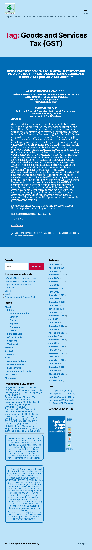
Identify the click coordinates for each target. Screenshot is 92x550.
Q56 (17, 419)
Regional (32, 426)
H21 (49, 233)
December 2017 (56, 326)
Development (13, 395)
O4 (34, 414)
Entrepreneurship (15, 407)
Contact (9, 351)
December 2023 (56, 281)
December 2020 (56, 302)
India (58, 233)
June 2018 (53, 322)
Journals (9, 354)
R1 (25, 419)
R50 (33, 423)
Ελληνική (14, 330)
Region (75, 233)
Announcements (15, 364)
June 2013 (53, 357)
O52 (35, 416)
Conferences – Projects (19, 371)
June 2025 (53, 271)
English (13, 320)
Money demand (14, 414)
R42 (25, 423)
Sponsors (12, 341)
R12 (27, 421)
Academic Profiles (16, 361)
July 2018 (53, 319)
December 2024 (56, 275)
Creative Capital (32, 392)
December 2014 (56, 346)
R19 (8, 423)
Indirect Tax (66, 233)
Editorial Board (14, 334)
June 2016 (53, 336)
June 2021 (53, 298)
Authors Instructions (20, 313)
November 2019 (56, 309)
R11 (18, 421)
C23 (9, 390)
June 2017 (53, 329)
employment (26, 404)
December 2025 (56, 268)
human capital (24, 411)
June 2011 (53, 370)
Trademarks (13, 344)
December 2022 (56, 288)
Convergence (13, 392)
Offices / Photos (15, 337)
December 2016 (56, 333)
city (17, 390)
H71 (53, 233)
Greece (30, 409)
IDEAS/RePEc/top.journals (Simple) (21, 278)
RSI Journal (10, 378)
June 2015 (53, 343)
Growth (10, 411)
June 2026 (53, 264)
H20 (44, 233)
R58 (9, 426)
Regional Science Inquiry (26, 543)
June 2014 (53, 350)
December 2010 (56, 374)
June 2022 (53, 292)
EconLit (8, 294)
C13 (32, 387)
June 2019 (53, 312)
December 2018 (56, 316)
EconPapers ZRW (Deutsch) (61, 400)
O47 (26, 416)
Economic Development (18, 399)
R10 (9, 421)
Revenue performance (24, 236)
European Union (14, 409)
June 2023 (53, 285)
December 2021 (56, 295)
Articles (9, 347)
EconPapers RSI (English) (60, 390)
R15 (35, 421)
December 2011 (56, 367)
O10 (8, 416)
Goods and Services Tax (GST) (28, 233)
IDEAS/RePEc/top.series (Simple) (20, 281)
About (8, 307)
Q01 (8, 419)
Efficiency (11, 404)
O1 (27, 414)
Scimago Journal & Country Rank (20, 297)
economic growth (15, 402)
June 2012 (53, 363)
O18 (17, 416)
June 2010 (53, 377)
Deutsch (14, 317)
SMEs (36, 428)
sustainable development (19, 431)
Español (14, 323)
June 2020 (53, 305)
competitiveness (32, 390)
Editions (11, 310)
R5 (32, 419)
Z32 (37, 431)
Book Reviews (14, 368)
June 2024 (53, 278)
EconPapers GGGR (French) (61, 397)
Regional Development (18, 428)
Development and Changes (20, 397)
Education (33, 402)
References (11, 375)
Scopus (8, 291)
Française (15, 327)
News (7, 358)
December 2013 (56, 353)
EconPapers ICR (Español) (60, 403)
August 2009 (55, 381)
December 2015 (56, 340)
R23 (17, 423)
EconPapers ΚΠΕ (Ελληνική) (61, 393)
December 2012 (56, 360)
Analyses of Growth (16, 387)
